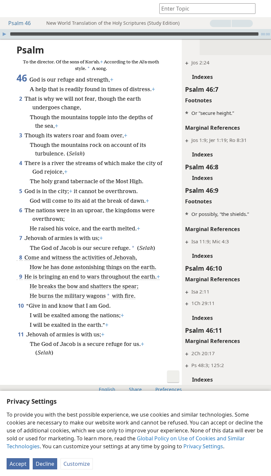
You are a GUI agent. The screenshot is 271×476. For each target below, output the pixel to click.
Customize (76, 463)
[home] (10, 8)
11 (21, 334)
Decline (45, 463)
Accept (18, 463)
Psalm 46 (19, 23)
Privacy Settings (203, 446)
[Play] (4, 34)
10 (21, 305)
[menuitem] (10, 8)
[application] (135, 34)
